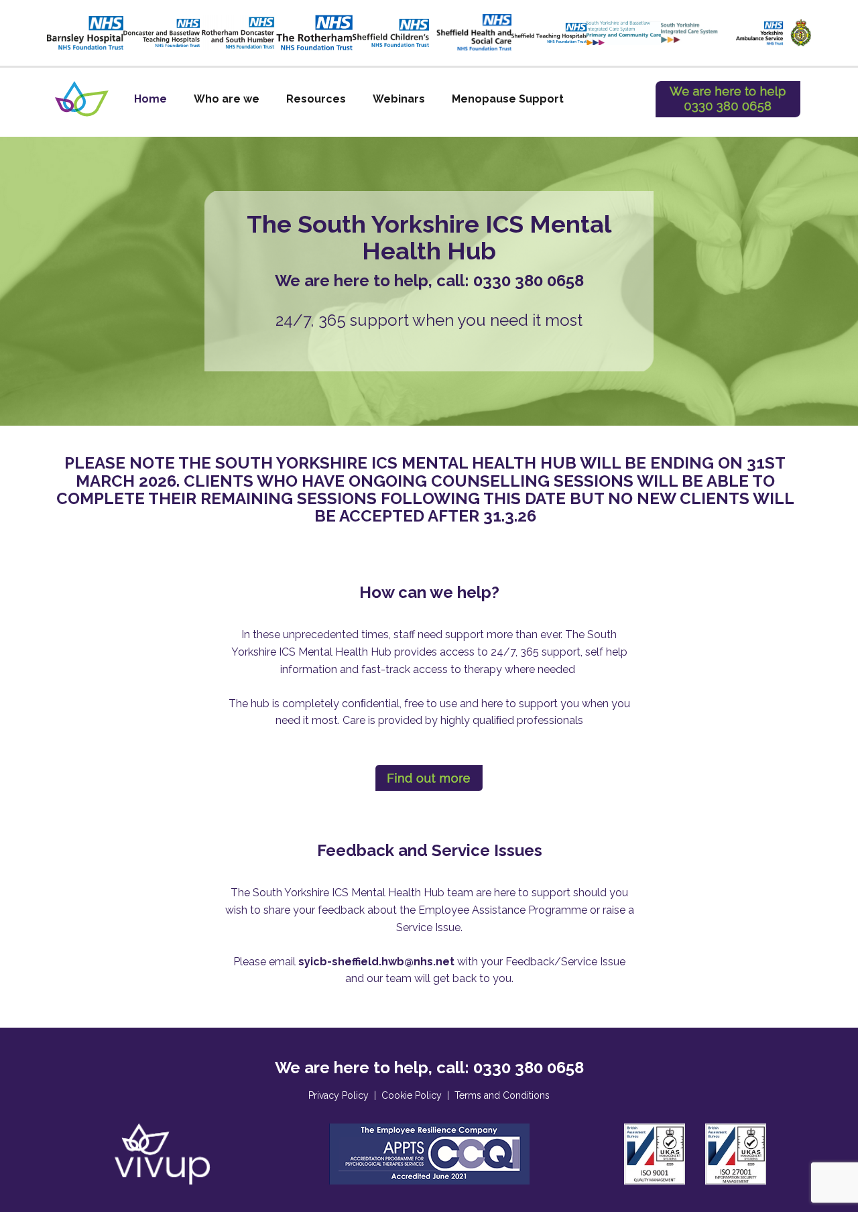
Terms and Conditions (502, 1095)
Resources (316, 99)
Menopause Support (508, 99)
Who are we (226, 99)
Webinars (399, 99)
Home (150, 99)
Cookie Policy (411, 1095)
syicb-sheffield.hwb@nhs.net (376, 961)
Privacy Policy (338, 1095)
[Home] (82, 99)
